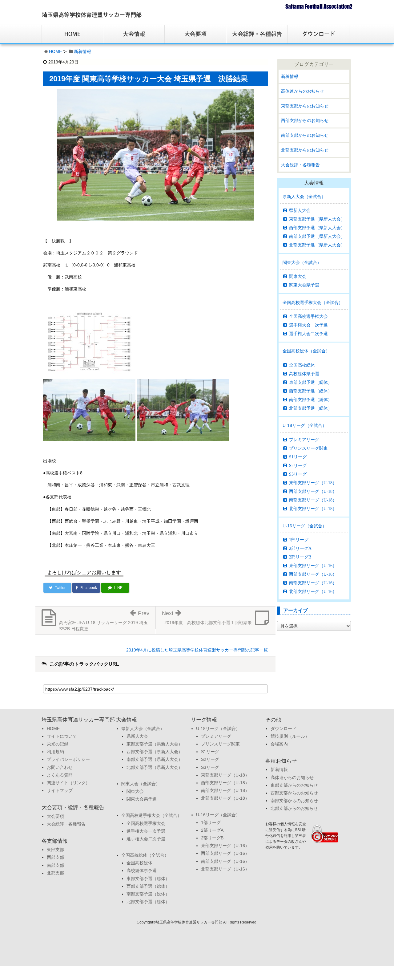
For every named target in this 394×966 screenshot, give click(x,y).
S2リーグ (298, 465)
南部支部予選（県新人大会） (317, 236)
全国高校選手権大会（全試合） (313, 302)
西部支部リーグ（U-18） (313, 491)
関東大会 (297, 276)
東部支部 (55, 849)
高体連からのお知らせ (302, 91)
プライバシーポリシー (68, 759)
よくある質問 (60, 775)
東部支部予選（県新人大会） (317, 219)
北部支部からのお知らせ (304, 150)
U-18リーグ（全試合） (305, 425)
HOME (55, 51)
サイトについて (62, 736)
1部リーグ (298, 540)
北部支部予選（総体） (310, 408)
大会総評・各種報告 (300, 164)
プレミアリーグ (304, 439)
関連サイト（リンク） (68, 782)
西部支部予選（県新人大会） (317, 227)
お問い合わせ (60, 767)
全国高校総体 (302, 365)
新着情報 (82, 51)
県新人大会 (300, 210)
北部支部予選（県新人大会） (317, 245)
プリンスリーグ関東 (308, 448)
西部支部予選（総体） (310, 391)
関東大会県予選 (304, 285)
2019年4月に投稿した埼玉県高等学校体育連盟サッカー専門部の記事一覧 (197, 649)
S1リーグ (298, 457)
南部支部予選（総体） (310, 399)
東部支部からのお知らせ (304, 106)
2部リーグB (300, 557)
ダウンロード (283, 728)
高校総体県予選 (304, 373)
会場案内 (279, 743)
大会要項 (55, 816)
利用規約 (55, 751)
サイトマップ (60, 790)
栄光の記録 (57, 743)
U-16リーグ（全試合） (305, 525)
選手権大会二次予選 (308, 333)
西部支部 (55, 857)
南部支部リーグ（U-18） (313, 500)
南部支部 (55, 865)
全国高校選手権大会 (308, 316)
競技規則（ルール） (290, 736)
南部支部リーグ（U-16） (313, 583)
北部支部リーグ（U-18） (313, 508)
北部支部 (55, 873)
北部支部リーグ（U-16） (313, 591)
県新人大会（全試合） (304, 196)
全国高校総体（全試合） (306, 350)
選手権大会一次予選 (308, 325)
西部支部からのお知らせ (304, 120)
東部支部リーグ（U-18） (313, 483)
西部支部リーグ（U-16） (313, 574)
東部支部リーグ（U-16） (313, 565)
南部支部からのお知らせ (304, 135)
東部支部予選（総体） (310, 382)
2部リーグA (300, 548)
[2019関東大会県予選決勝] (89, 341)
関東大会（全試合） (302, 262)
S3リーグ (298, 474)
